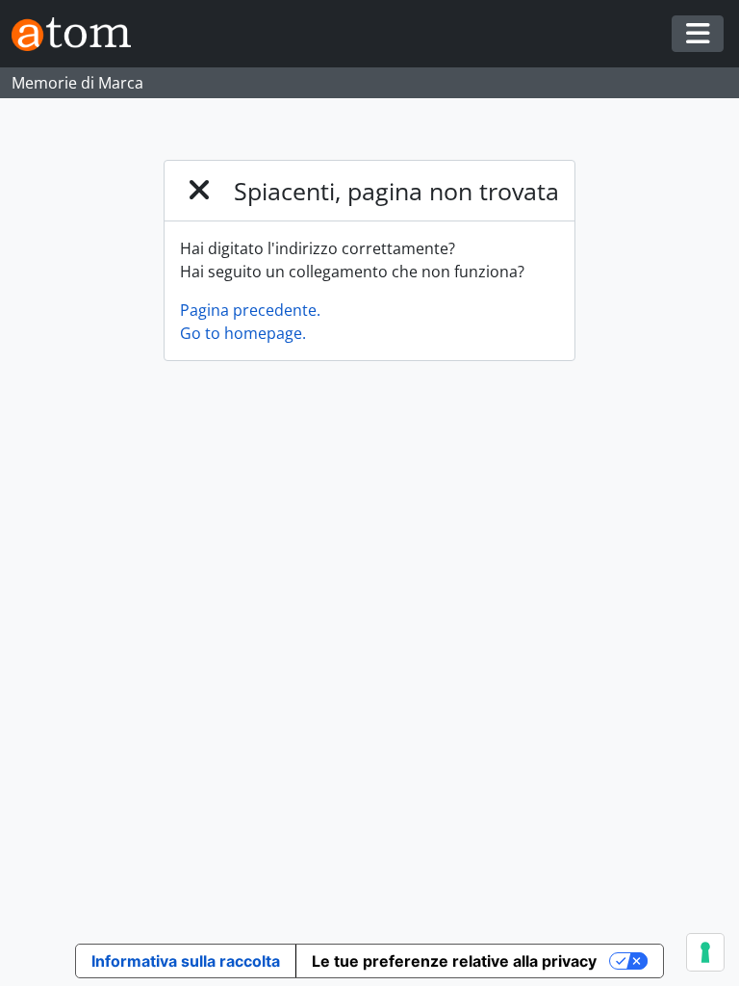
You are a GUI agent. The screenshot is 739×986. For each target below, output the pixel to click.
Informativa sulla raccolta (185, 961)
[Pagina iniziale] (79, 34)
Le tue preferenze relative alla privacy (454, 961)
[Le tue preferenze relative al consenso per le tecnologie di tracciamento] (705, 952)
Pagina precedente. (250, 310)
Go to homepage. (243, 333)
